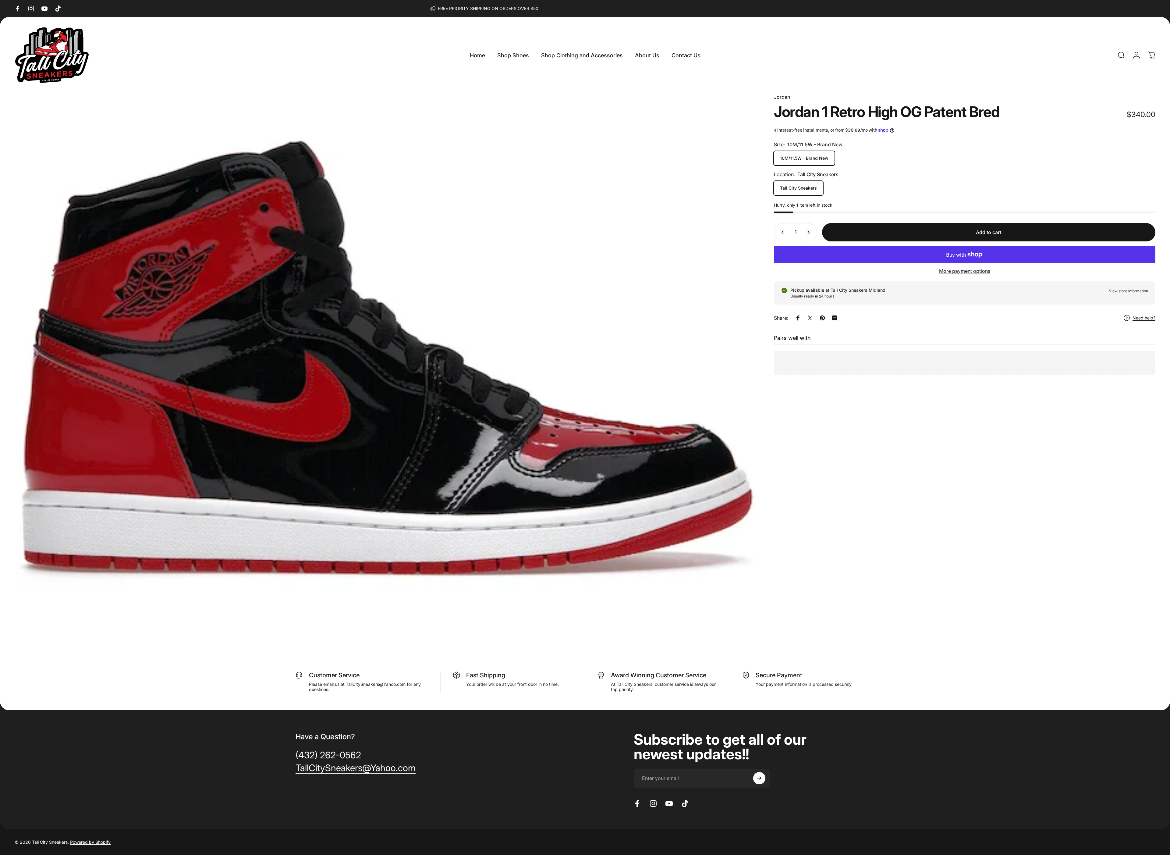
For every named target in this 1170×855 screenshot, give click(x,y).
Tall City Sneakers (798, 188)
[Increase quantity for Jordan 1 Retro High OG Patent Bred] (810, 232)
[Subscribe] (759, 778)
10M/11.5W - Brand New (804, 158)
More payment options (964, 271)
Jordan (782, 97)
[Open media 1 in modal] (385, 357)
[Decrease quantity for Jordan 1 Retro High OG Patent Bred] (781, 232)
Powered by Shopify (90, 842)
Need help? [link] (1144, 317)
